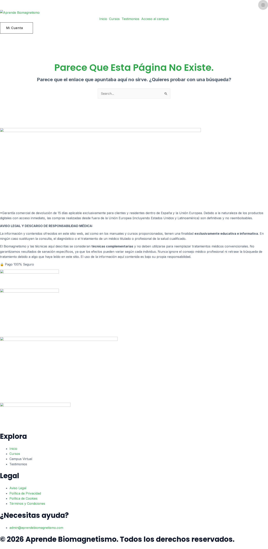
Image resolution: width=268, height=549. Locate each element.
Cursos (114, 19)
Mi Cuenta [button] (14, 28)
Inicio (103, 19)
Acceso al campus (155, 19)
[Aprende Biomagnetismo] (20, 12)
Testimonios (130, 19)
